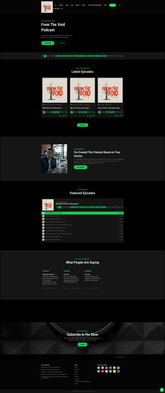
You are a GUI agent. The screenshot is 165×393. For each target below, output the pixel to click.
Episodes (61, 5)
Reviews (77, 5)
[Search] (119, 5)
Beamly (92, 391)
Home (55, 5)
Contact (83, 5)
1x (117, 55)
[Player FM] (102, 372)
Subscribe (112, 5)
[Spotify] (98, 368)
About (67, 5)
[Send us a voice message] (162, 390)
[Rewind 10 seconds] (42, 56)
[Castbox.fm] (106, 368)
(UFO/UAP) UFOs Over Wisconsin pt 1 (52, 108)
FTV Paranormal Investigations (95, 5)
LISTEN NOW (62, 43)
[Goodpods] (118, 368)
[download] (120, 56)
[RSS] (114, 372)
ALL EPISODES (47, 43)
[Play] (45, 56)
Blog (72, 5)
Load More (82, 125)
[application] (82, 56)
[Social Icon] (54, 9)
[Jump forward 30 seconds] (48, 56)
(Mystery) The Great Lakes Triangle (79, 108)
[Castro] (110, 368)
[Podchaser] (118, 372)
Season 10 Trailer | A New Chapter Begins (109, 108)
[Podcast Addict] (106, 372)
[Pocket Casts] (98, 372)
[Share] (123, 56)
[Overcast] (114, 368)
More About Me (80, 167)
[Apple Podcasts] (102, 368)
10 (53, 104)
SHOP (105, 5)
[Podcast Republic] (110, 372)
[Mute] (114, 56)
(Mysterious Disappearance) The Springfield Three (54, 374)
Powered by (119, 357)
